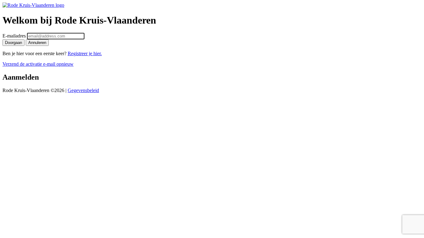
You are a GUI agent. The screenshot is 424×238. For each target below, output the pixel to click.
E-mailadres (14, 35)
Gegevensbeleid (83, 90)
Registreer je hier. (85, 53)
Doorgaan (13, 42)
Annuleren (37, 42)
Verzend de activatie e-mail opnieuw (38, 64)
